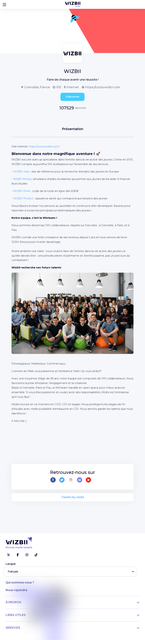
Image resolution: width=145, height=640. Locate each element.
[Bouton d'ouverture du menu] (4, 4)
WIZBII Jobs (21, 171)
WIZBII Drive (21, 191)
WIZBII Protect (23, 198)
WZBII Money (22, 179)
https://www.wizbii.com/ (44, 146)
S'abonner (72, 96)
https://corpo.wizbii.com (102, 87)
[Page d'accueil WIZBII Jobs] (72, 4)
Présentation (72, 129)
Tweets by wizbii (72, 497)
